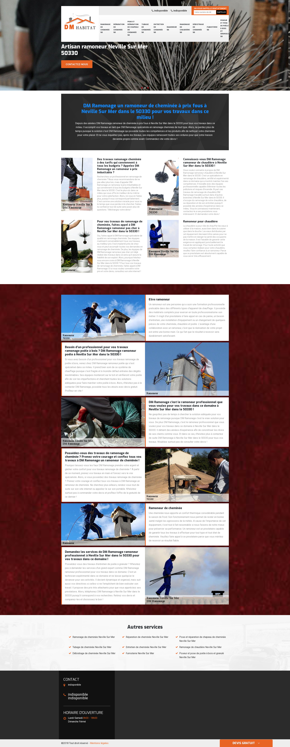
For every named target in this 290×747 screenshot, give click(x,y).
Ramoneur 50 (172, 28)
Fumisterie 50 (212, 28)
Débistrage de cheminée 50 (198, 28)
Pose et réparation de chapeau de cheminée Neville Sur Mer (202, 639)
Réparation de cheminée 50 (118, 28)
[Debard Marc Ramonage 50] (80, 17)
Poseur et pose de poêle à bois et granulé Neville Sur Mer (201, 655)
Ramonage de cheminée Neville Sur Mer (93, 637)
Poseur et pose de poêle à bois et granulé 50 (224, 28)
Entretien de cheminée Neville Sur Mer (146, 647)
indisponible (161, 10)
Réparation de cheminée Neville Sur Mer (147, 637)
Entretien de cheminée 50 (159, 28)
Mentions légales (99, 743)
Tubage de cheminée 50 (146, 28)
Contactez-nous (77, 64)
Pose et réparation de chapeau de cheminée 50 (133, 28)
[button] (141, 87)
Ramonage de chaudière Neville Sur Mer (200, 647)
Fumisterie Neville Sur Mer (140, 653)
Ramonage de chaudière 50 (185, 28)
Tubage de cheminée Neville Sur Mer (91, 647)
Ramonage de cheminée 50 (105, 28)
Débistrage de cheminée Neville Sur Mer (93, 653)
